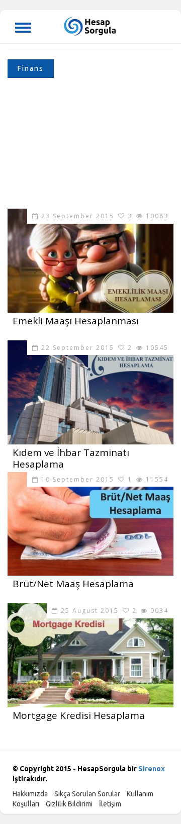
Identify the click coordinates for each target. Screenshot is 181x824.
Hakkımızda (30, 794)
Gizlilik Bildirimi (69, 804)
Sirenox (151, 769)
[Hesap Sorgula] (91, 25)
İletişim (110, 804)
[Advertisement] (90, 146)
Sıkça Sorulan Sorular (87, 794)
